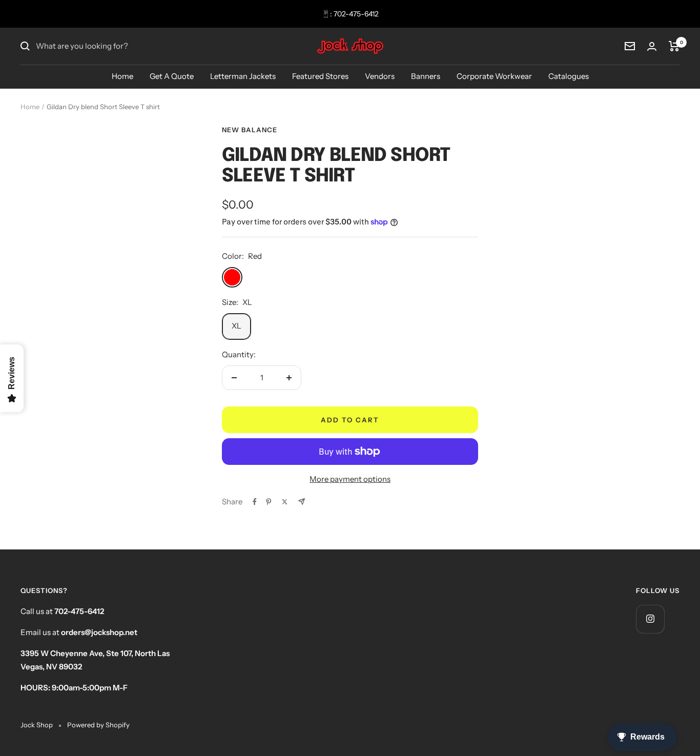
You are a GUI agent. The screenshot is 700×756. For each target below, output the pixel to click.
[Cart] (674, 46)
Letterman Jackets (243, 76)
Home (122, 76)
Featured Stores (320, 76)
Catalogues (568, 76)
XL (236, 326)
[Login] (651, 46)
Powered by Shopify (98, 725)
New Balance (249, 130)
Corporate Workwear (494, 76)
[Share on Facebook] (255, 501)
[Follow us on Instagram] (650, 619)
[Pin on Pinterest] (268, 501)
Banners (425, 76)
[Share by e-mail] (301, 501)
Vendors (380, 76)
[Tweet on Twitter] (284, 501)
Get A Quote (172, 76)
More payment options (350, 479)
